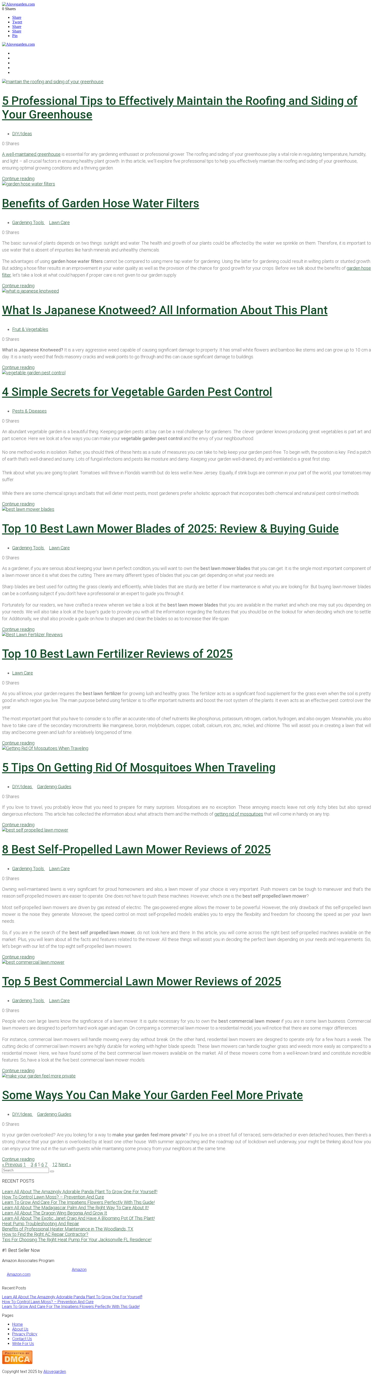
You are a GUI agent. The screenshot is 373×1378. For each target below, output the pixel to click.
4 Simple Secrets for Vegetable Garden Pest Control (137, 392)
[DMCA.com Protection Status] (17, 1362)
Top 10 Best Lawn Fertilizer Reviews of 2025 (117, 654)
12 (54, 1164)
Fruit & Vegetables (28, 67)
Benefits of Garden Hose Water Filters (100, 203)
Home (17, 1324)
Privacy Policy (24, 1334)
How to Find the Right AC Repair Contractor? (45, 1234)
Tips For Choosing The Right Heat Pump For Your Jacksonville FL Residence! (76, 1239)
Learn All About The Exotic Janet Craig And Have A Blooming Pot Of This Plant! (78, 1218)
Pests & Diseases (29, 411)
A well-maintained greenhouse (31, 154)
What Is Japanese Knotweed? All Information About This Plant (165, 310)
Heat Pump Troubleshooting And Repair (40, 1223)
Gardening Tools (28, 222)
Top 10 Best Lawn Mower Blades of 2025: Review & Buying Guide (170, 528)
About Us (20, 1329)
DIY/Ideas (22, 133)
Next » (64, 1164)
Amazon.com (18, 1274)
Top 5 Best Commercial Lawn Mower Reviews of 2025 (141, 981)
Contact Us (22, 1338)
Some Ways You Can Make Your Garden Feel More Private (152, 1095)
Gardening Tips (25, 72)
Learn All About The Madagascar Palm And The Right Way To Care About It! (75, 1207)
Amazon (79, 1269)
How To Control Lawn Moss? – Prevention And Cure (53, 1197)
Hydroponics (23, 53)
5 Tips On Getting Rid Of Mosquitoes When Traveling (139, 767)
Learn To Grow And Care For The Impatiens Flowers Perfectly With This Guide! (78, 1202)
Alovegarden (54, 1371)
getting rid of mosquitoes (238, 814)
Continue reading (18, 178)
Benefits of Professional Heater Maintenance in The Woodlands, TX (67, 1229)
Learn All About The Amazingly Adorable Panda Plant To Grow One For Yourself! (79, 1191)
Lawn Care (59, 222)
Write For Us (23, 1343)
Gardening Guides (54, 786)
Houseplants (23, 62)
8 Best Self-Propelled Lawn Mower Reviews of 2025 (136, 849)
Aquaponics (22, 58)
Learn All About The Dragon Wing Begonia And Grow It (54, 1213)
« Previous (12, 1164)
